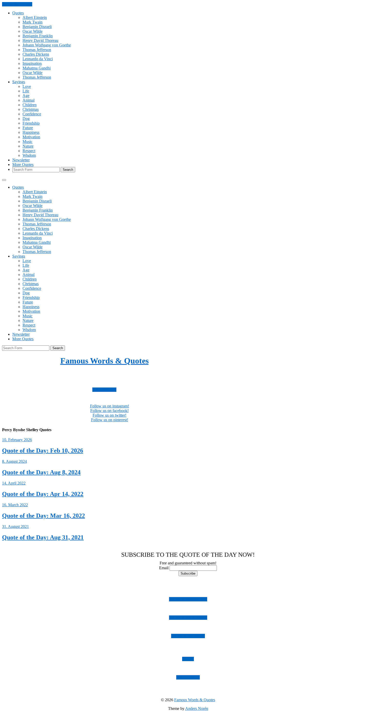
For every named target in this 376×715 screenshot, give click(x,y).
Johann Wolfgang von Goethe (47, 45)
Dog (26, 118)
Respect (29, 151)
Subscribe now (104, 389)
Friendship (31, 123)
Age (26, 95)
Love (27, 86)
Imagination (32, 63)
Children (30, 105)
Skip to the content (17, 4)
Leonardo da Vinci (38, 59)
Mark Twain (32, 22)
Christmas (31, 109)
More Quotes (23, 164)
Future (28, 128)
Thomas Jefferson (37, 49)
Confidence (32, 114)
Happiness (31, 132)
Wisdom (29, 155)
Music (27, 141)
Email (164, 568)
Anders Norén (196, 708)
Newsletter (21, 160)
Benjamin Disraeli (37, 27)
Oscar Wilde (32, 31)
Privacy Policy (188, 677)
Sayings (18, 82)
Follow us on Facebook (188, 617)
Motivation (31, 137)
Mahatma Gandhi (37, 68)
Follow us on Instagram (188, 599)
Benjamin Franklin (38, 36)
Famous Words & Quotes (104, 360)
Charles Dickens (36, 54)
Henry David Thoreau (40, 40)
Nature (28, 146)
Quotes (18, 13)
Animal (29, 100)
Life (26, 91)
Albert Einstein (35, 17)
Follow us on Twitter (188, 636)
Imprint (188, 659)
